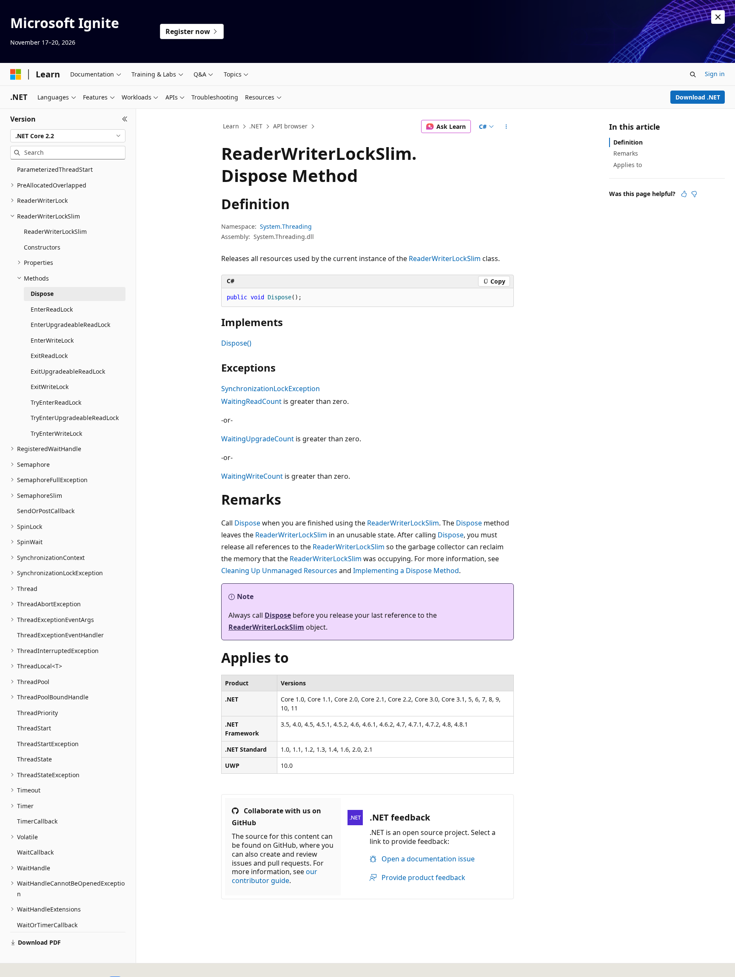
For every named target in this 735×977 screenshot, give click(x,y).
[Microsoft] (15, 74)
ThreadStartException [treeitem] (48, 744)
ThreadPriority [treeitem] (37, 713)
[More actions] (506, 126)
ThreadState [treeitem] (34, 759)
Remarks (625, 153)
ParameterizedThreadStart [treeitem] (55, 169)
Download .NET (697, 97)
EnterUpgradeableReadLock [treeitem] (70, 325)
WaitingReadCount (251, 401)
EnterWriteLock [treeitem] (52, 340)
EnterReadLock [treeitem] (52, 309)
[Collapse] (124, 119)
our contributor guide (274, 876)
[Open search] (692, 74)
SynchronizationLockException (270, 388)
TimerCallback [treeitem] (37, 821)
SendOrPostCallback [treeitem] (45, 511)
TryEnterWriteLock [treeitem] (56, 433)
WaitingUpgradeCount (257, 438)
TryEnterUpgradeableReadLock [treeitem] (75, 418)
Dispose (247, 523)
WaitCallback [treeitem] (35, 852)
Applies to (627, 165)
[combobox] (67, 136)
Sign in (715, 74)
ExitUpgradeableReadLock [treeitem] (68, 371)
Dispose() (236, 343)
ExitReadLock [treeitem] (49, 356)
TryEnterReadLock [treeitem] (56, 402)
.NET (255, 126)
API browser (290, 126)
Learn (231, 126)
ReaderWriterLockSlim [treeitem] (55, 231)
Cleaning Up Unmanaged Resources (279, 570)
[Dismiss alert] (718, 17)
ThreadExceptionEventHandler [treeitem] (60, 635)
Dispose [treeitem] (42, 294)
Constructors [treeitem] (42, 247)
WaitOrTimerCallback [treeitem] (47, 925)
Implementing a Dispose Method (406, 570)
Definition (628, 142)
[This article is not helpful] (694, 194)
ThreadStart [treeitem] (34, 728)
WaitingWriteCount (252, 476)
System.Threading (286, 226)
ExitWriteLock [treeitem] (49, 387)
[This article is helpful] (684, 194)
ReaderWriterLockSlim (445, 258)
